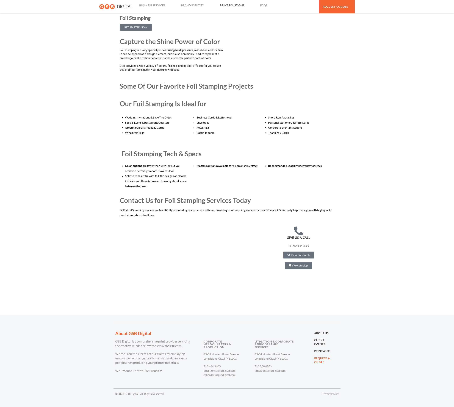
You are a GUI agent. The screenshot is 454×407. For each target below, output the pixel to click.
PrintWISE (322, 351)
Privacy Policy (330, 393)
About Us (321, 333)
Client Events (319, 342)
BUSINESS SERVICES (152, 5)
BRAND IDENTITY (192, 5)
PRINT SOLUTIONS (232, 5)
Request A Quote (322, 360)
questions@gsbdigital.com (220, 370)
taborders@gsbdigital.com (220, 374)
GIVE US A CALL (298, 237)
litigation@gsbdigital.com (270, 370)
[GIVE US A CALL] (298, 231)
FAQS (263, 5)
